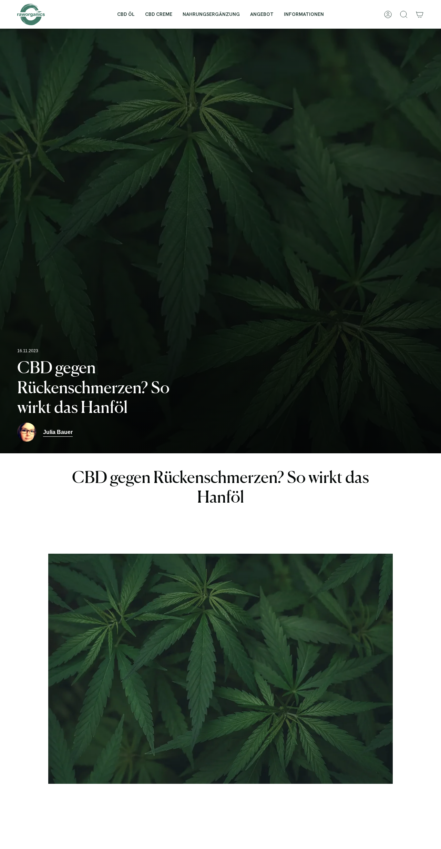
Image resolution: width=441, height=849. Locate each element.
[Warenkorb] (420, 14)
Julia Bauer (58, 432)
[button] (304, 14)
